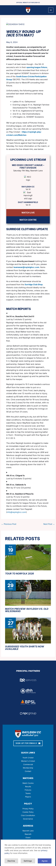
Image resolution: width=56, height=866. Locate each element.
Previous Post (8, 524)
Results (28, 786)
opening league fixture (36, 67)
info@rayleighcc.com (16, 512)
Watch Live (28, 212)
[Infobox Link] (28, 833)
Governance (28, 819)
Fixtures (28, 790)
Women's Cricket (28, 761)
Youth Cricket (28, 758)
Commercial (28, 764)
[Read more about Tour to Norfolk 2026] (28, 557)
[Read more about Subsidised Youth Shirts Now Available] (28, 630)
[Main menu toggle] (50, 10)
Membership (28, 768)
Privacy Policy (28, 809)
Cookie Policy (28, 812)
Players (28, 797)
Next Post (49, 524)
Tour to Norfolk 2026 (19, 573)
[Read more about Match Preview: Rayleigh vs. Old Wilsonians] (28, 592)
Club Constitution (28, 815)
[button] (28, 743)
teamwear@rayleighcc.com (26, 267)
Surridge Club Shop (34, 284)
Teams (28, 793)
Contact (28, 771)
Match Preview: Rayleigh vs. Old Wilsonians (26, 610)
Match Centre (28, 219)
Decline (11, 861)
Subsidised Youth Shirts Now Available (24, 647)
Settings (28, 861)
